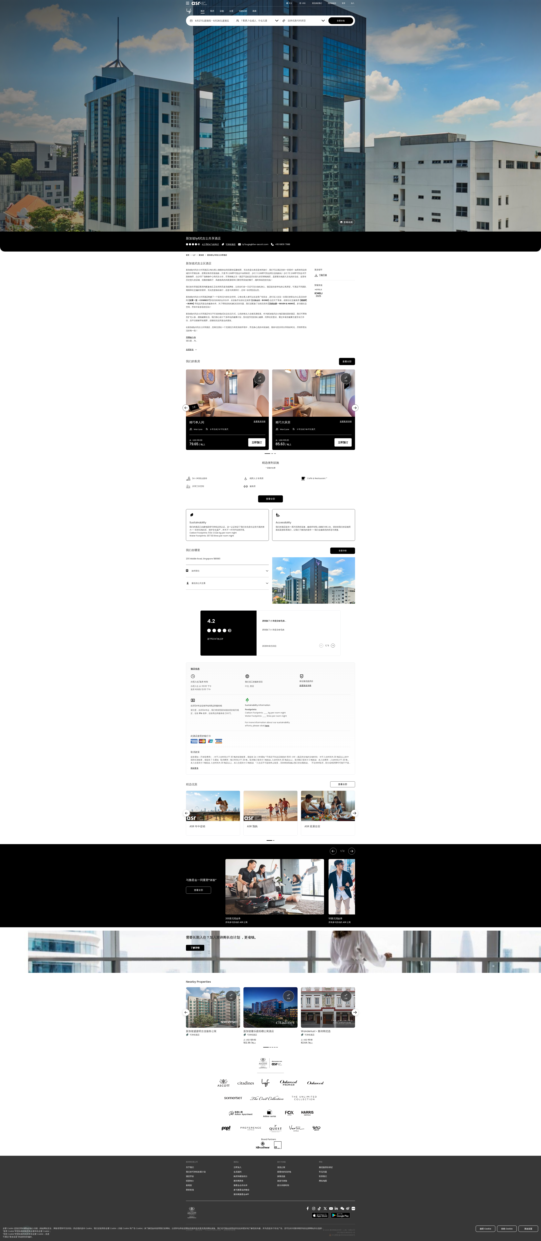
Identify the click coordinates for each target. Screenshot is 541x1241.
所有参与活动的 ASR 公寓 (236, 922)
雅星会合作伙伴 (240, 1185)
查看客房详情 (259, 421)
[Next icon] (355, 407)
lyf (194, 255)
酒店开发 (190, 1176)
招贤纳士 (190, 1180)
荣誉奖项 (190, 1189)
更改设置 (528, 1228)
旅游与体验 (282, 1180)
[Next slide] (354, 813)
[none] (207, 1167)
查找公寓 (281, 1167)
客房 (212, 11)
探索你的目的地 (284, 1171)
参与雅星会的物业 (241, 1189)
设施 (222, 11)
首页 (187, 255)
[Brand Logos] (223, 1083)
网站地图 (323, 1180)
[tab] (267, 453)
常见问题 (323, 1171)
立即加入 (237, 1167)
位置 (231, 11)
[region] (270, 411)
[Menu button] (187, 3)
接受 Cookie (485, 1228)
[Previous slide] (186, 813)
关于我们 (190, 1167)
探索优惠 (281, 1176)
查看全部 (347, 361)
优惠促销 (243, 11)
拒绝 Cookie (507, 1228)
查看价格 (341, 20)
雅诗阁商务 (238, 1180)
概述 (203, 11)
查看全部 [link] (270, 498)
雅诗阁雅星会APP (241, 1194)
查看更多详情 (305, 685)
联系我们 (323, 1176)
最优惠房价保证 (326, 1167)
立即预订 (257, 442)
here (267, 725)
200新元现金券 (232, 918)
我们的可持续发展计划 (196, 1171)
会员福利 (237, 1171)
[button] (227, 571)
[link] (192, 1212)
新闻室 (189, 1185)
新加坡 (201, 255)
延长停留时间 (283, 1185)
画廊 (254, 11)
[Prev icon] (186, 407)
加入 (352, 3)
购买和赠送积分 (240, 1176)
